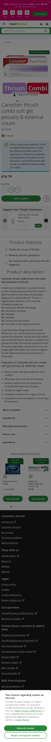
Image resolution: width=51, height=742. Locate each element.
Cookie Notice (22, 719)
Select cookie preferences (27, 710)
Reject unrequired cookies (25, 735)
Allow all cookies (25, 728)
